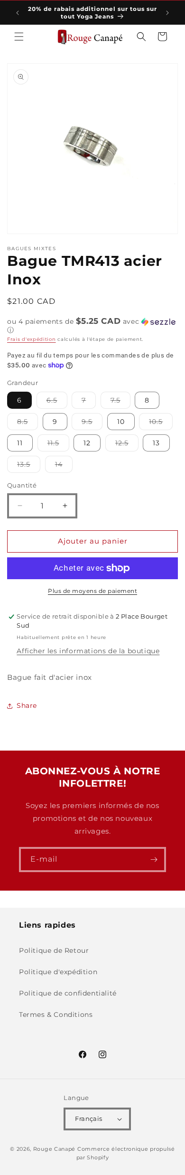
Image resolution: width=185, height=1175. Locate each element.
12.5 (127, 444)
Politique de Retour (54, 950)
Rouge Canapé (55, 1149)
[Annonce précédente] (17, 12)
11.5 (58, 444)
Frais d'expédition (31, 339)
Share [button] (27, 705)
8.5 (27, 423)
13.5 (28, 466)
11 (20, 443)
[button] (19, 36)
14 (64, 466)
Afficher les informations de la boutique (88, 651)
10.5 (161, 423)
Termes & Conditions (55, 1014)
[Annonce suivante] (167, 12)
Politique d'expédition (58, 972)
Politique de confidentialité (68, 993)
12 (87, 443)
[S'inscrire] (153, 859)
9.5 (92, 423)
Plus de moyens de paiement (92, 590)
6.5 (56, 402)
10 (121, 421)
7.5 (120, 402)
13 (156, 443)
